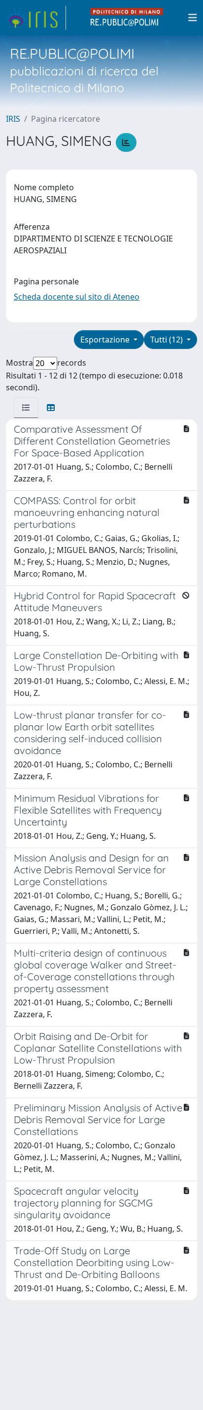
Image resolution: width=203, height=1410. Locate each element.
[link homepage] (36, 18)
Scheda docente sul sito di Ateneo (76, 296)
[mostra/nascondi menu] (192, 18)
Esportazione (106, 339)
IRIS (13, 118)
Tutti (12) (167, 339)
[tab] (26, 407)
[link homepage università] (127, 18)
